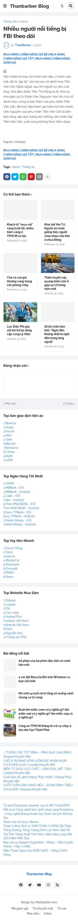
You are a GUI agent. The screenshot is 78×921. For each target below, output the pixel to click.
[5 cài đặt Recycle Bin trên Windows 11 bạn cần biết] (10, 681)
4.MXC (7, 435)
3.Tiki (6, 608)
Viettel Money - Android (19, 524)
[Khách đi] (20, 210)
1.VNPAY (9, 483)
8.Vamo (8, 576)
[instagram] (48, 885)
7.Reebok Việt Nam (16, 625)
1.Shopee (9, 600)
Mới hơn (10, 403)
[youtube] (39, 885)
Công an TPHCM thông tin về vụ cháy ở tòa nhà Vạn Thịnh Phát (45, 727)
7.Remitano (10, 447)
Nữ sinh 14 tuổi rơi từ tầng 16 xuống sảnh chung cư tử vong (46, 695)
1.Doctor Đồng (12, 548)
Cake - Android (13, 500)
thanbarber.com (46, 902)
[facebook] (20, 885)
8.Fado (7, 629)
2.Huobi (8, 427)
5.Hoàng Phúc (12, 616)
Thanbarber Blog (29, 6)
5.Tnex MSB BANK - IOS (19, 504)
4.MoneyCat (11, 560)
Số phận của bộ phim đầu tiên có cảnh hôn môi (44, 662)
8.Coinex (9, 451)
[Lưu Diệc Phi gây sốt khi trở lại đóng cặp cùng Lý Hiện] (20, 312)
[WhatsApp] (23, 176)
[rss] (57, 885)
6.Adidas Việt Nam (16, 620)
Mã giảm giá (19, 908)
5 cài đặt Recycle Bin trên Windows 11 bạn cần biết (44, 679)
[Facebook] (6, 176)
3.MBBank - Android (16, 491)
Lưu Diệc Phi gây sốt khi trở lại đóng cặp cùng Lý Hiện (19, 330)
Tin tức (62, 908)
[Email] (39, 176)
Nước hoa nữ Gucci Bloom (21, 822)
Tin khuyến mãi (42, 908)
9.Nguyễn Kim (12, 633)
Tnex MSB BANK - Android (21, 508)
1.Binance (9, 423)
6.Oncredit (10, 568)
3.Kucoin (9, 431)
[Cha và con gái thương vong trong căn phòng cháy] (20, 263)
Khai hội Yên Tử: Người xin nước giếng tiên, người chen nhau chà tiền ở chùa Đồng (57, 232)
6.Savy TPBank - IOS (17, 512)
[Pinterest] (31, 176)
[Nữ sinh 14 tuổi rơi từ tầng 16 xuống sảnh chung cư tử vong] (10, 697)
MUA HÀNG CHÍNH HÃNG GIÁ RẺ (25, 54)
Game (24, 21)
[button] (5, 6)
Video (47, 913)
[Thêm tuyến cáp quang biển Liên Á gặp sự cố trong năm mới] (58, 263)
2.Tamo (8, 552)
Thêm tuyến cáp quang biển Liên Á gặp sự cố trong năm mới (56, 283)
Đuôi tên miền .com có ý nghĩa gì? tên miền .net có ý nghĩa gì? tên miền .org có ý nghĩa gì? (46, 713)
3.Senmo (9, 556)
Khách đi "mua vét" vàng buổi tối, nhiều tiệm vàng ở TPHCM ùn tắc (20, 230)
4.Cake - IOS (11, 495)
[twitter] (29, 885)
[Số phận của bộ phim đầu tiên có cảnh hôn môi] (10, 665)
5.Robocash (11, 564)
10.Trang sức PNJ (15, 637)
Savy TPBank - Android (19, 516)
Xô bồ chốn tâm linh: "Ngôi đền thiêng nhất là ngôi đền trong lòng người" (56, 334)
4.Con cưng (11, 612)
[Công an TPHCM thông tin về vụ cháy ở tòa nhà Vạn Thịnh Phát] (10, 730)
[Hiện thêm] (47, 176)
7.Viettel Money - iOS (17, 520)
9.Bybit (8, 456)
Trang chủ (10, 21)
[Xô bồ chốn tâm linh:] (58, 312)
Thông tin (28, 167)
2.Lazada (9, 604)
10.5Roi (8, 460)
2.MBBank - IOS (13, 487)
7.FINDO (8, 572)
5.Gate (7, 439)
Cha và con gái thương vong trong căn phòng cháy (19, 281)
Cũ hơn (68, 403)
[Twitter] (15, 176)
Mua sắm (33, 913)
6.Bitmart (9, 443)
